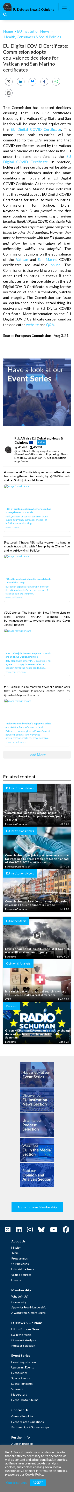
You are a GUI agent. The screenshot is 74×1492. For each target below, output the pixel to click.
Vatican (22, 259)
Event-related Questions (27, 1422)
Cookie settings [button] (16, 1482)
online (55, 265)
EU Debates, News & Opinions (33, 9)
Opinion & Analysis (23, 1340)
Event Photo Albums (24, 1400)
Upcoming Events (22, 1367)
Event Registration (23, 1362)
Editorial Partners (22, 1269)
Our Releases (20, 1263)
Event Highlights (22, 1383)
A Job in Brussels (22, 1443)
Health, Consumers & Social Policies (32, 37)
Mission (16, 1247)
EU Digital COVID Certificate (36, 129)
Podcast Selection (23, 1345)
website (32, 325)
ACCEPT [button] (38, 1482)
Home (8, 31)
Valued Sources (21, 1274)
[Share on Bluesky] (32, 81)
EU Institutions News (25, 1329)
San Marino (47, 259)
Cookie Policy (34, 1474)
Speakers (17, 1389)
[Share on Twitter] (9, 81)
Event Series (19, 1372)
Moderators (19, 1394)
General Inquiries (22, 1416)
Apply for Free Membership (37, 1207)
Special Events (20, 1378)
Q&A (50, 325)
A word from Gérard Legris (28, 1312)
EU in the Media (21, 1334)
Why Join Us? (20, 1296)
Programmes (19, 1258)
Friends (16, 1280)
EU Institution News (33, 31)
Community (18, 1302)
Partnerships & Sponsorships (30, 1427)
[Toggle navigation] (64, 7)
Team (14, 1253)
